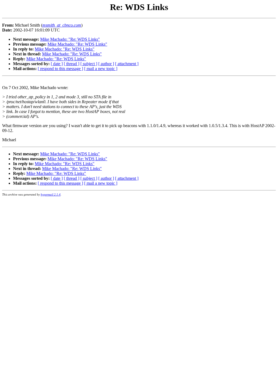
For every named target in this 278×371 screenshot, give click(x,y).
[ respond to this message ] (60, 68)
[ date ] (57, 63)
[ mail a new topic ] (100, 68)
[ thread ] (71, 63)
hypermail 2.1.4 (51, 194)
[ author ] (106, 63)
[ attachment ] (126, 63)
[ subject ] (88, 63)
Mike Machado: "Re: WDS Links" (70, 39)
